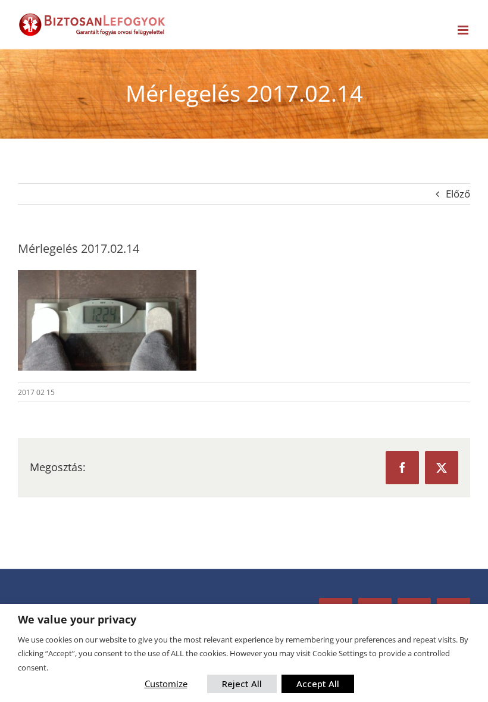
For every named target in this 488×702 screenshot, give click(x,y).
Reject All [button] (242, 684)
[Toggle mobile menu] (464, 30)
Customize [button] (166, 684)
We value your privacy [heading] (77, 619)
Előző (458, 193)
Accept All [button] (317, 684)
